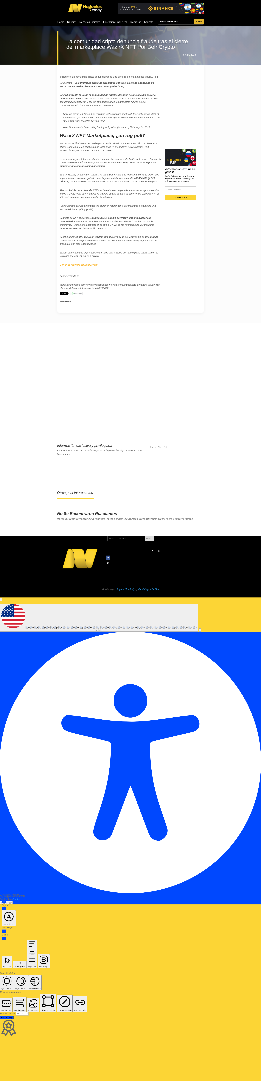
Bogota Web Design (126, 589)
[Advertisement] (180, 108)
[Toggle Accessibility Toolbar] (1, 599)
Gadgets (148, 22)
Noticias (71, 22)
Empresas (135, 22)
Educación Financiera (115, 22)
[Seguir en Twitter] (159, 551)
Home (60, 22)
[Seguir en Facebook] (152, 551)
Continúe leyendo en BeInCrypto (79, 264)
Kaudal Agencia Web (148, 589)
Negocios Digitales (89, 22)
